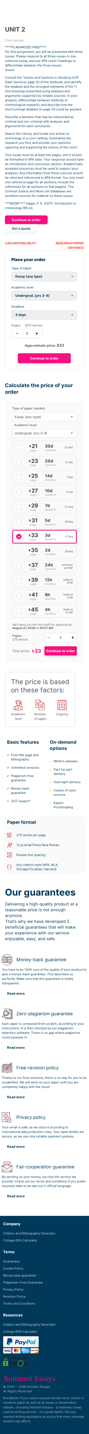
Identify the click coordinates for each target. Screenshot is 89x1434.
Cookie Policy (13, 1268)
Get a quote (21, 228)
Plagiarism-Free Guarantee (23, 1282)
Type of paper (21, 268)
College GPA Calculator (20, 1240)
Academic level (22, 287)
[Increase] (73, 637)
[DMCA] (16, 1362)
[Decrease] (49, 637)
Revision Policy (14, 1296)
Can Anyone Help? (20, 243)
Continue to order (26, 220)
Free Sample (14, 40)
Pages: (17, 636)
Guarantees (11, 1261)
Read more (16, 993)
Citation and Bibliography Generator (29, 1233)
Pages (15, 325)
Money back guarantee (19, 1275)
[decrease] (17, 333)
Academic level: (25, 425)
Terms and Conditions (19, 1303)
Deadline (17, 307)
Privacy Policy (13, 1289)
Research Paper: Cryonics (70, 245)
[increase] (36, 333)
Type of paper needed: (28, 408)
